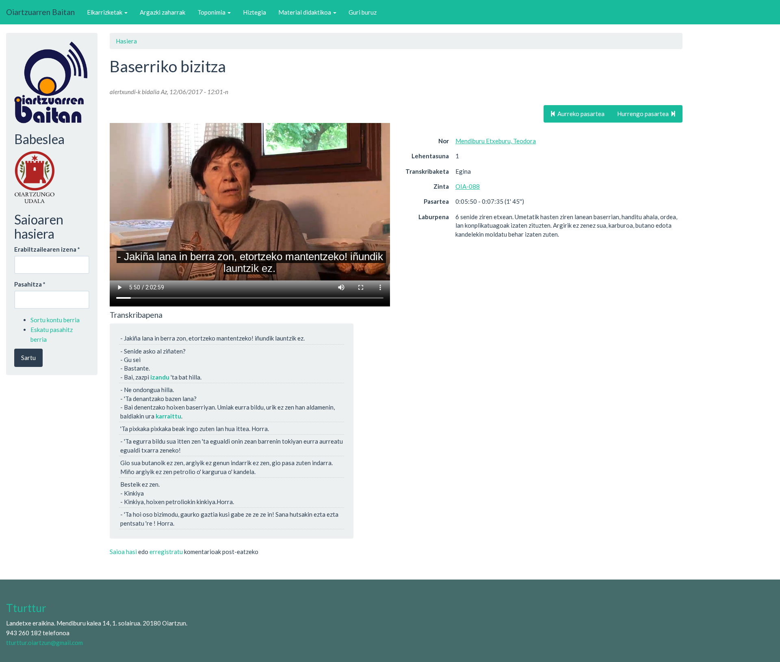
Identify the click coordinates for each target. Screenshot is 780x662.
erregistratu (166, 551)
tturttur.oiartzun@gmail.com (44, 642)
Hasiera (126, 41)
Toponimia (212, 12)
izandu (159, 377)
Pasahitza (30, 284)
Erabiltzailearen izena (47, 249)
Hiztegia (254, 12)
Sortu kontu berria (55, 319)
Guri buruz (363, 12)
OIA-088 (467, 186)
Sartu (28, 357)
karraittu (168, 416)
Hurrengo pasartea (643, 113)
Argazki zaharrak (162, 12)
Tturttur (26, 608)
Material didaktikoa (305, 12)
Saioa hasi (123, 551)
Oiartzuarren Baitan (40, 12)
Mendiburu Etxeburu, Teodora (495, 140)
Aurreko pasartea (580, 113)
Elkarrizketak (105, 12)
